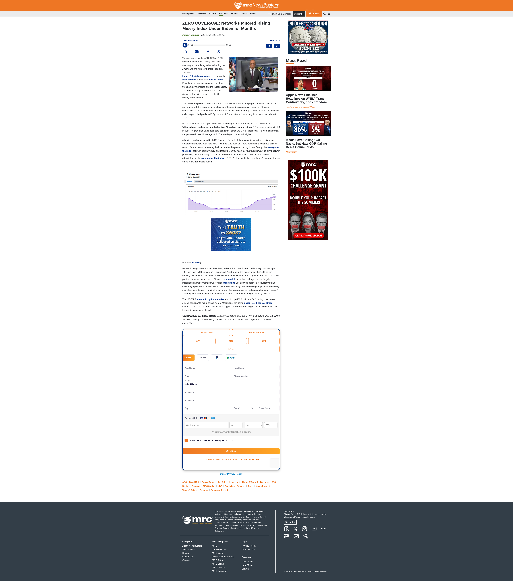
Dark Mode (286, 14)
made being (229, 283)
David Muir (194, 482)
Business (264, 482)
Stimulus (241, 486)
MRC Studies (209, 486)
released (205, 76)
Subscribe (299, 14)
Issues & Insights (191, 76)
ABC (184, 482)
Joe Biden (222, 482)
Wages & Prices (189, 490)
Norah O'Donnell (250, 482)
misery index (189, 79)
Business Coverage (191, 486)
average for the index (212, 158)
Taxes (250, 486)
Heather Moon (292, 107)
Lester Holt (234, 482)
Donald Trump (208, 482)
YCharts (196, 262)
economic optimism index (210, 299)
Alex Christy (291, 152)
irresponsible (229, 279)
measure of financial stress (258, 303)
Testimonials (274, 14)
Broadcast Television (220, 490)
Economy (203, 490)
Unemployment (263, 486)
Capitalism (230, 486)
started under (216, 79)
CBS (273, 482)
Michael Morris (309, 107)
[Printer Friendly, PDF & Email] (197, 52)
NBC (220, 486)
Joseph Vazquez (190, 35)
